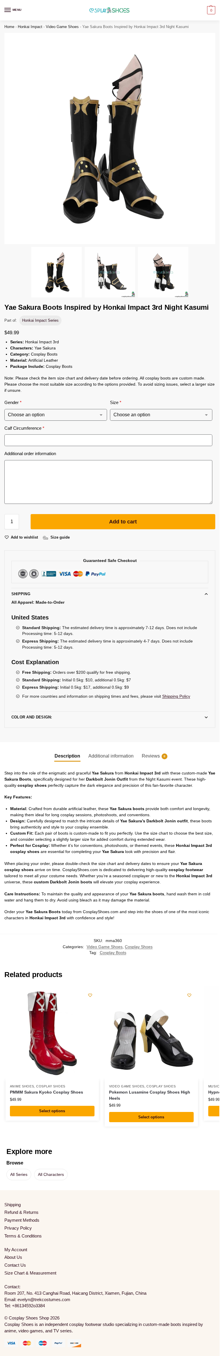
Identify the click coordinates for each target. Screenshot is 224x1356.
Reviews (153, 755)
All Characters (51, 1174)
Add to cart (123, 522)
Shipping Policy (176, 696)
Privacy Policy (18, 1228)
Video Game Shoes (62, 27)
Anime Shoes (22, 1086)
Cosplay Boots (113, 953)
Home (9, 27)
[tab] (67, 756)
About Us (13, 1257)
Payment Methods (21, 1220)
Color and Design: (31, 717)
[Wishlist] (90, 995)
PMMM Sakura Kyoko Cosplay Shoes (46, 1092)
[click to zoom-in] (109, 138)
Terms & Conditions (23, 1236)
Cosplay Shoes (139, 947)
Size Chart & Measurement (30, 1273)
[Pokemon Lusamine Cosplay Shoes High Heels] (151, 1033)
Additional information (111, 755)
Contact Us (15, 1265)
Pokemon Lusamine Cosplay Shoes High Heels (149, 1095)
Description (67, 755)
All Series (18, 1174)
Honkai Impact (30, 27)
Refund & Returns (21, 1212)
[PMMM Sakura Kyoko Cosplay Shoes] (52, 1033)
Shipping (20, 594)
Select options (52, 1111)
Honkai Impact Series (40, 320)
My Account (15, 1249)
